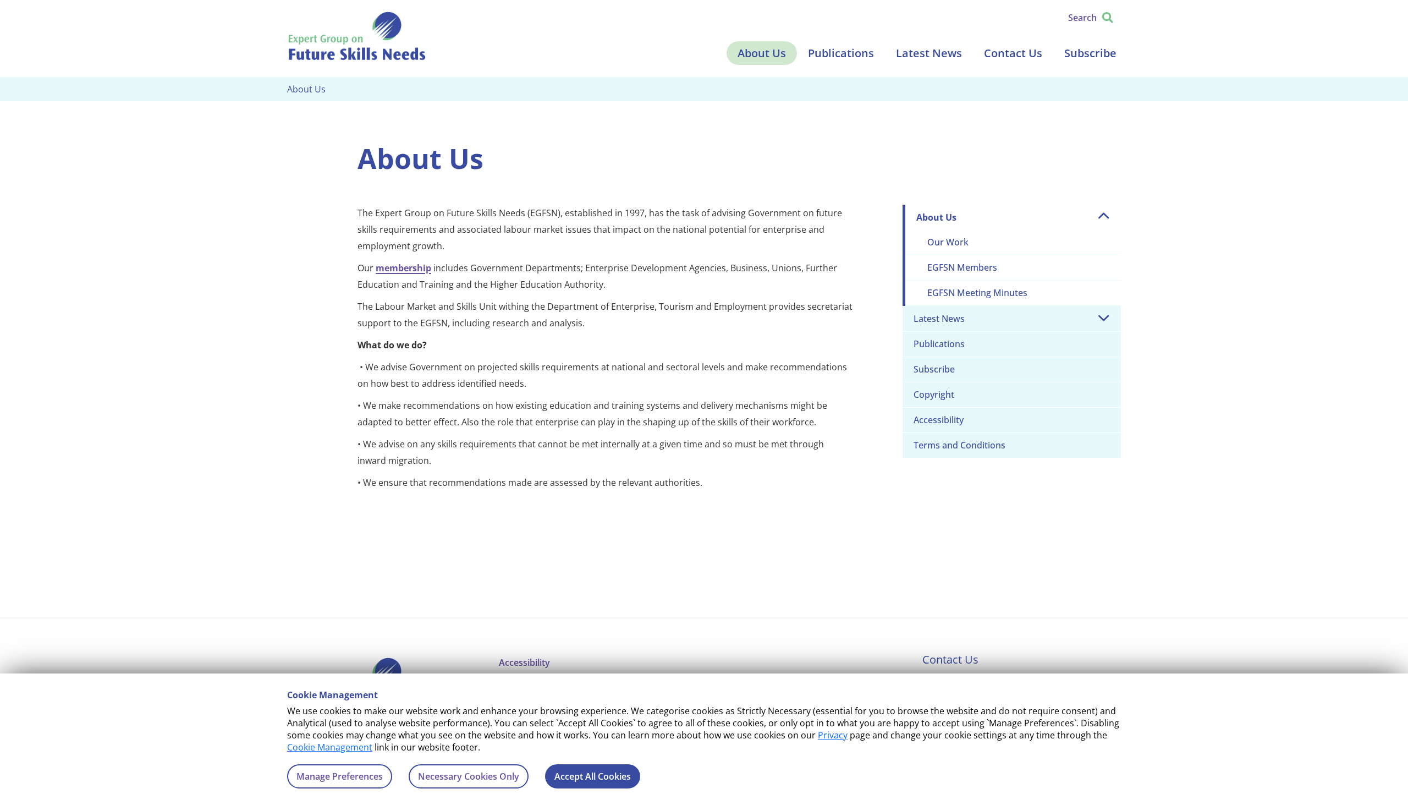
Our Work (948, 242)
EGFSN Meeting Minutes (977, 293)
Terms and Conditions (959, 445)
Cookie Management (329, 747)
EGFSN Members (962, 267)
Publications (841, 53)
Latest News (929, 53)
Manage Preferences (339, 776)
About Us (762, 53)
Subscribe (1090, 53)
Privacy (833, 735)
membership (403, 268)
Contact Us (1013, 53)
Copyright (934, 394)
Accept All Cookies (592, 776)
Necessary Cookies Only (468, 776)
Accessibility (939, 420)
